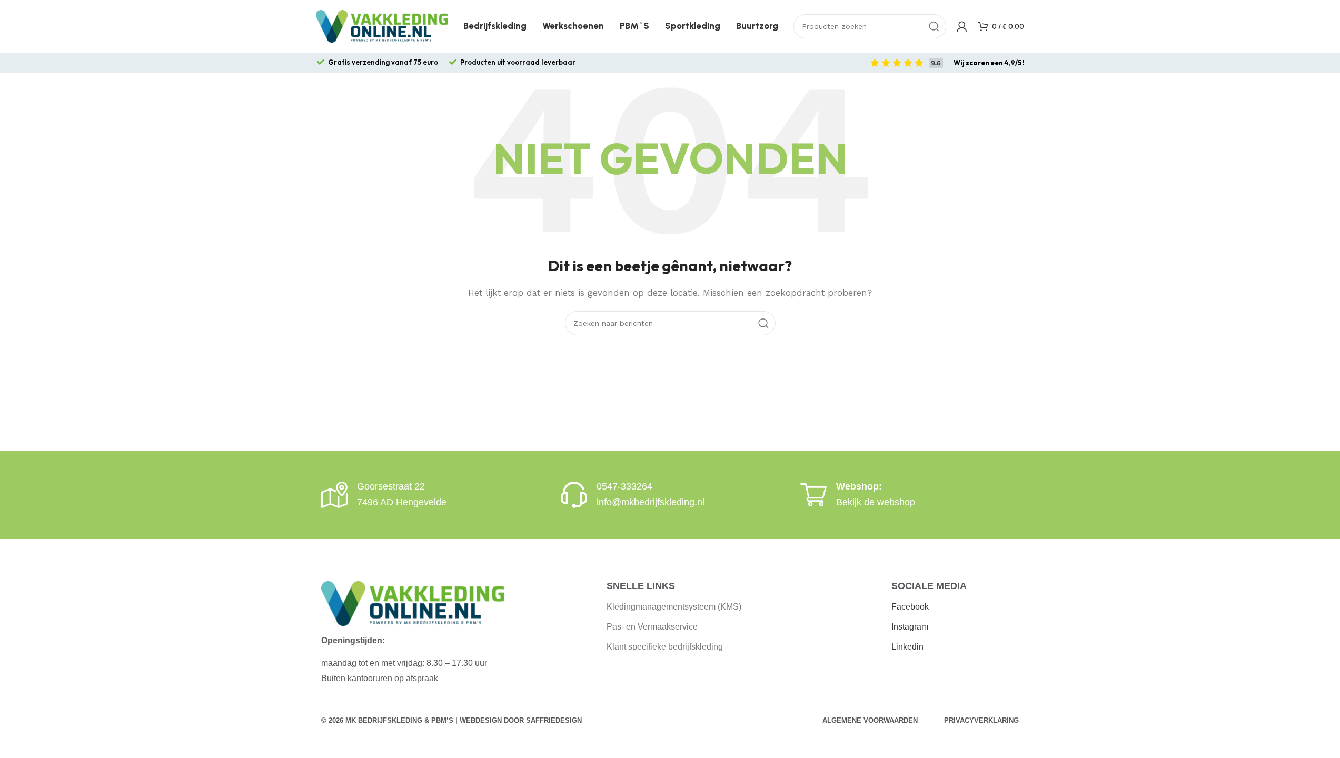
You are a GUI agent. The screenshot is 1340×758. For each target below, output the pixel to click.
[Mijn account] (961, 26)
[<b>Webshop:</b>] (813, 495)
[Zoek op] (934, 26)
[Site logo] (382, 26)
